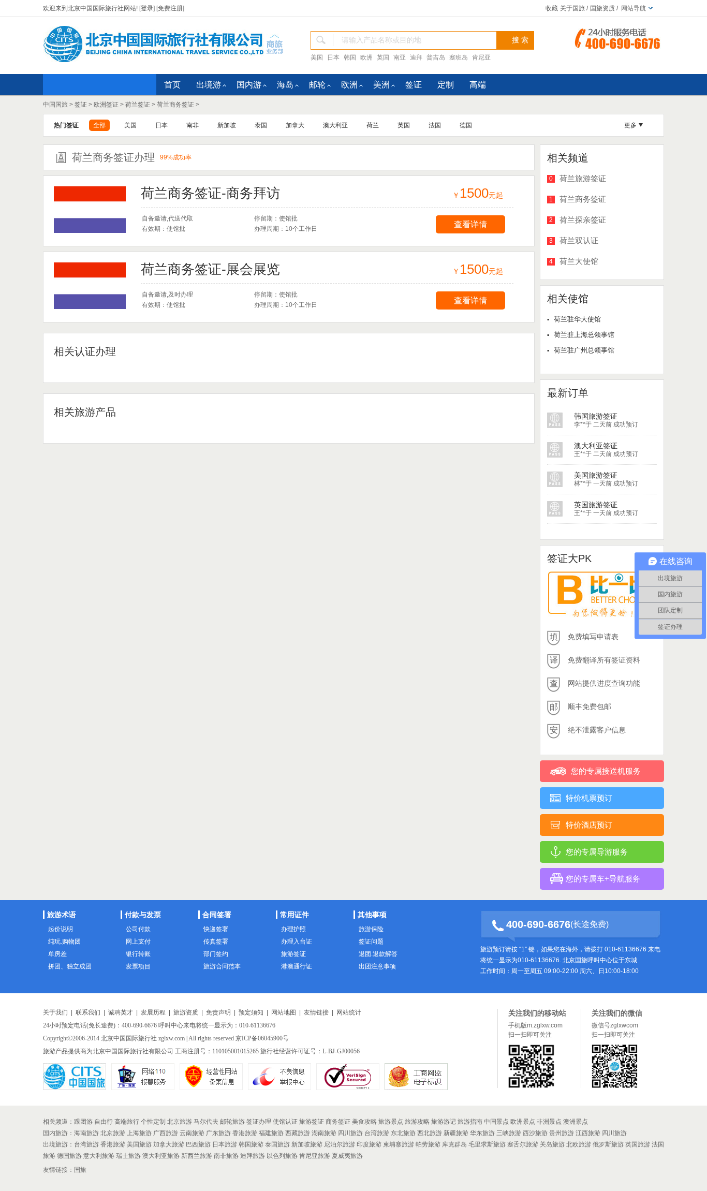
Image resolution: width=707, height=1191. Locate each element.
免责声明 (218, 1012)
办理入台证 (296, 941)
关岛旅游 (552, 1144)
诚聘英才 (120, 1012)
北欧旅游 (578, 1144)
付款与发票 (143, 914)
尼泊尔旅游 (339, 1144)
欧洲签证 (106, 104)
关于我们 (55, 1012)
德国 (466, 125)
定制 (445, 84)
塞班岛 (458, 57)
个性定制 (153, 1121)
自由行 (103, 1121)
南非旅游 (226, 1155)
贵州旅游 (561, 1133)
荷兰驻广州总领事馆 (584, 350)
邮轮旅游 (232, 1121)
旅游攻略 (417, 1121)
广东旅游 (218, 1133)
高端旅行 (126, 1121)
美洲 (381, 84)
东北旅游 (403, 1133)
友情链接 (316, 1012)
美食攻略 (364, 1121)
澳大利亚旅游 (161, 1155)
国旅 (80, 1169)
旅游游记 (443, 1121)
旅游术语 (61, 914)
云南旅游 (192, 1133)
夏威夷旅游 (347, 1155)
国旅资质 (602, 8)
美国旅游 (139, 1144)
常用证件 (294, 914)
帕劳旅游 (428, 1144)
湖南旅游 (324, 1133)
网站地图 (283, 1012)
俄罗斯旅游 (608, 1144)
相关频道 (55, 1121)
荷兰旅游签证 (582, 178)
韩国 (350, 57)
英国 (383, 57)
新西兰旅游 (196, 1155)
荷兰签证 (137, 104)
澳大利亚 (335, 125)
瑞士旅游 (128, 1155)
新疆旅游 (456, 1133)
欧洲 (366, 57)
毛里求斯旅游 (487, 1144)
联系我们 (88, 1012)
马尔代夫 (206, 1121)
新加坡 (226, 125)
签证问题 (371, 941)
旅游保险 (371, 929)
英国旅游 (637, 1144)
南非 (192, 125)
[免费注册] (170, 8)
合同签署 (216, 914)
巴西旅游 (198, 1144)
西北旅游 (429, 1133)
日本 (333, 57)
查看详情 (470, 224)
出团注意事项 (377, 966)
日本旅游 (224, 1144)
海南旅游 (86, 1133)
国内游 (249, 84)
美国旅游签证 (595, 446)
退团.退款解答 (378, 954)
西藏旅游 (297, 1133)
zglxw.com (171, 1038)
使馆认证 (285, 1121)
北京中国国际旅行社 (129, 1038)
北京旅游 (179, 1121)
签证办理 (258, 1121)
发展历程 (153, 1012)
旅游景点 (390, 1121)
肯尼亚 (481, 57)
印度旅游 (369, 1144)
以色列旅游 (282, 1155)
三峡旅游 (508, 1133)
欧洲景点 (522, 1121)
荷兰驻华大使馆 (577, 319)
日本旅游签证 (595, 505)
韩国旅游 (251, 1144)
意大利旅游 (98, 1155)
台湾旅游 (376, 1133)
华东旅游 (482, 1133)
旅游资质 (185, 1012)
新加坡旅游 (306, 1144)
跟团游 (83, 1121)
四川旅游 (350, 1133)
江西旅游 (588, 1133)
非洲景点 (549, 1121)
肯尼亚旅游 (314, 1155)
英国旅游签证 (595, 475)
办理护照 (293, 929)
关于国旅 (572, 8)
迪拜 (416, 57)
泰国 (261, 125)
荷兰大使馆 (578, 261)
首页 (172, 84)
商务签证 (338, 1121)
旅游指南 (470, 1121)
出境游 (208, 84)
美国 (317, 57)
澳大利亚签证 (595, 416)
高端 (477, 84)
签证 (413, 84)
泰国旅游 (277, 1144)
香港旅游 (244, 1133)
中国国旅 (55, 104)
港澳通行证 (296, 966)
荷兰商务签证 (175, 104)
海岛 (285, 84)
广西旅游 (165, 1133)
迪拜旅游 (252, 1155)
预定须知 (251, 1012)
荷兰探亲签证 (582, 219)
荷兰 (372, 125)
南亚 (399, 57)
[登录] (147, 8)
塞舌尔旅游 (522, 1144)
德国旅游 (69, 1155)
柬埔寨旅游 (398, 1144)
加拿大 (295, 125)
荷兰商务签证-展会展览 (210, 269)
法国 (435, 125)
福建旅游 (271, 1133)
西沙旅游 (535, 1133)
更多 (630, 125)
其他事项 (372, 914)
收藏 (552, 8)
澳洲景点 (575, 1121)
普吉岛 (435, 57)
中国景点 (496, 1121)
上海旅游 (139, 1133)
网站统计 (348, 1012)
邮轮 (317, 84)
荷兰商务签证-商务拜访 (210, 193)
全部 (99, 125)
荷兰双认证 (578, 240)
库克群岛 (454, 1144)
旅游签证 (293, 954)
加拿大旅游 (168, 1144)
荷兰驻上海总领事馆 (584, 335)
